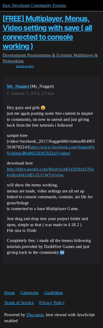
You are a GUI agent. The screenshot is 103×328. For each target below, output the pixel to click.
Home (9, 292)
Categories (29, 292)
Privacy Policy (51, 302)
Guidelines (53, 292)
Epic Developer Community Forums (34, 5)
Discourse (35, 314)
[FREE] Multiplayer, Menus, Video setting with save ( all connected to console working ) (47, 32)
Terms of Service (19, 302)
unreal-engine (25, 66)
